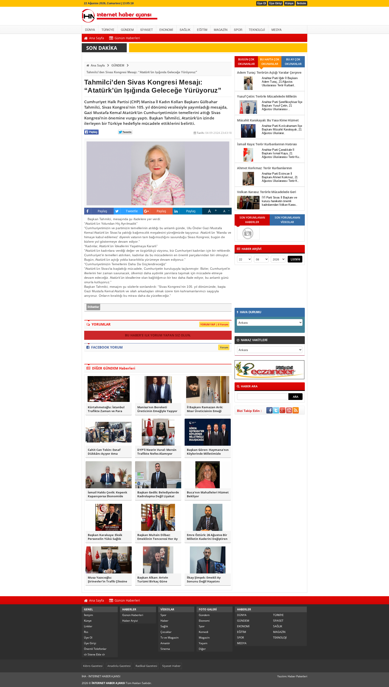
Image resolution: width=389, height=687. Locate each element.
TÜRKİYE (278, 615)
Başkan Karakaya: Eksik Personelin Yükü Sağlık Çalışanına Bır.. (105, 537)
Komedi (203, 632)
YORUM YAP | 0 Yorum (214, 324)
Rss (86, 632)
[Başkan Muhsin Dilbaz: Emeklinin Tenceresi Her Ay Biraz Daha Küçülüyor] (158, 517)
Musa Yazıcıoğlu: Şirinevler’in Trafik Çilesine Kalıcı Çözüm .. (107, 579)
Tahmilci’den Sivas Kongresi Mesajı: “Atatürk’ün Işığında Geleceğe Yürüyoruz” (141, 72)
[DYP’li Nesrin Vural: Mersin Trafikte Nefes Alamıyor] (158, 432)
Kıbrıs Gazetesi (92, 666)
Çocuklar (166, 632)
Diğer (202, 649)
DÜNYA (242, 615)
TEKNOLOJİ (280, 637)
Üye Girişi (275, 3)
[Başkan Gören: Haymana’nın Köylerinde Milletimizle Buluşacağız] (208, 432)
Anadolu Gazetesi (119, 666)
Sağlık (164, 626)
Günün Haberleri (132, 615)
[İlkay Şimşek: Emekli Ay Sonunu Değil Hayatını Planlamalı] (208, 559)
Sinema (165, 649)
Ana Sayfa (97, 65)
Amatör (165, 643)
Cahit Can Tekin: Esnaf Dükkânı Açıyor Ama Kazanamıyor (104, 452)
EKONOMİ (243, 626)
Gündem (204, 615)
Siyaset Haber (171, 666)
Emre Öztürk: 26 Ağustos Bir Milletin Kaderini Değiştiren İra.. (207, 537)
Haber (164, 621)
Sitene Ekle (94, 654)
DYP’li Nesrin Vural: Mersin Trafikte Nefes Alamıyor (156, 452)
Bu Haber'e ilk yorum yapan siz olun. (158, 335)
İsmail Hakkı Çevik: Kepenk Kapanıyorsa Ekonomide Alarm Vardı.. (107, 494)
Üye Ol (261, 3)
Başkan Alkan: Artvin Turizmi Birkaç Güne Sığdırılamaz (152, 579)
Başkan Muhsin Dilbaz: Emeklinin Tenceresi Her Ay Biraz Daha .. (157, 537)
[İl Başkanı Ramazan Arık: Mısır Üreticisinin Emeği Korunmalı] (208, 389)
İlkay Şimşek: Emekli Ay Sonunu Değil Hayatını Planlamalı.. (204, 579)
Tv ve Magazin (170, 637)
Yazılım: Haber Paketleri (292, 676)
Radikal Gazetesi (146, 666)
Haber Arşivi (130, 621)
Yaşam (203, 643)
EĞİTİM (241, 632)
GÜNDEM (117, 65)
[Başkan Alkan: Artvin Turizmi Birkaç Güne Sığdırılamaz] (158, 559)
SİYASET (278, 621)
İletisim (301, 3)
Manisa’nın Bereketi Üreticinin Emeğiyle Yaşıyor (157, 409)
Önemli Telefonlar (95, 649)
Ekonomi (204, 621)
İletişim (88, 615)
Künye (289, 3)
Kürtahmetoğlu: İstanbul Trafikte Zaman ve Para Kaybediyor (106, 409)
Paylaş (102, 211)
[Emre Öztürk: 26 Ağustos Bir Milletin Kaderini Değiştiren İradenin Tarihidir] (208, 517)
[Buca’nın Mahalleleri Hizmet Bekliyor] (208, 474)
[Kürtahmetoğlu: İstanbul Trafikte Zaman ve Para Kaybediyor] (109, 389)
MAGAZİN (279, 632)
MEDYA (242, 643)
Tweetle (132, 211)
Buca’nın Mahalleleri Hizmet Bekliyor (208, 494)
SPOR (240, 637)
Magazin (204, 637)
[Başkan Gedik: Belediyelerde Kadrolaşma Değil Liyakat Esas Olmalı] (158, 474)
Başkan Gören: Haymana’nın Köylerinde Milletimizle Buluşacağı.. (208, 452)
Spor (163, 615)
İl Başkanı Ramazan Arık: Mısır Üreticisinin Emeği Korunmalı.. (205, 409)
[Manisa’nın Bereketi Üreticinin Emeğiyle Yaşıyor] (158, 389)
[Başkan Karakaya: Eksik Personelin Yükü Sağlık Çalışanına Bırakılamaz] (109, 517)
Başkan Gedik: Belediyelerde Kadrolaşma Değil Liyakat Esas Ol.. (158, 494)
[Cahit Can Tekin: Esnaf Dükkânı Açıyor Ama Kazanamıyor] (109, 432)
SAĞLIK (277, 626)
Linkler (88, 626)
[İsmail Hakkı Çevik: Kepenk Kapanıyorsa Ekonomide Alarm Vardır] (109, 474)
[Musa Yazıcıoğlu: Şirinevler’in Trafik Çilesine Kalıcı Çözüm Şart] (109, 559)
